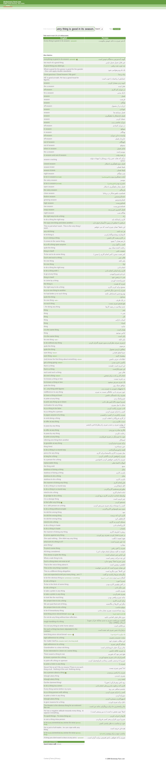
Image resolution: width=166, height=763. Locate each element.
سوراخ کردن (120, 696)
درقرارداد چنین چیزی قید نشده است (111, 630)
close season (49, 193)
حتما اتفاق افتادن (119, 353)
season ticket (49, 167)
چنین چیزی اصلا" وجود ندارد (114, 561)
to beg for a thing (50, 456)
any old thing (49, 231)
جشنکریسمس (120, 197)
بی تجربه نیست (119, 379)
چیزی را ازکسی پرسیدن (116, 673)
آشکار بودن (113, 578)
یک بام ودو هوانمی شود (116, 70)
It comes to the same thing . (54, 241)
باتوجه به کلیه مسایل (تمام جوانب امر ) (110, 551)
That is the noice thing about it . (56, 565)
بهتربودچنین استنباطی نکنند (115, 294)
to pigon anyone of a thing (54, 415)
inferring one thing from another (56, 440)
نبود (123, 512)
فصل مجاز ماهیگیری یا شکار (114, 187)
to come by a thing (51, 281)
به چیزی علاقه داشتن (117, 651)
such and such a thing (52, 372)
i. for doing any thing (52, 307)
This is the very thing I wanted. (56, 568)
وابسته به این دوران (118, 135)
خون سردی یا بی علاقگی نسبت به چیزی (110, 392)
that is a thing (49, 366)
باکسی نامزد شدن (118, 362)
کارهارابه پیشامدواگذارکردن (114, 235)
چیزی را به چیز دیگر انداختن (115, 290)
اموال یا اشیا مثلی (118, 463)
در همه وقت (120, 155)
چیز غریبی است (119, 499)
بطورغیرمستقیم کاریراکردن (114, 489)
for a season (49, 93)
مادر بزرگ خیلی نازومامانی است (113, 647)
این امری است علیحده (117, 366)
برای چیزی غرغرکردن (117, 443)
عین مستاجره (120, 446)
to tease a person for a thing (55, 657)
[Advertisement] (84, 18)
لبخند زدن (121, 679)
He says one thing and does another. (58, 223)
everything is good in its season (56, 59)
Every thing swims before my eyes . (58, 689)
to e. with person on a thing (54, 506)
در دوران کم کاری (118, 90)
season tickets (49, 170)
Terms (52, 758)
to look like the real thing (53, 597)
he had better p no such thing (55, 294)
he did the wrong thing (53, 512)
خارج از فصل (120, 139)
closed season (49, 164)
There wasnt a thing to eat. (54, 654)
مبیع (123, 466)
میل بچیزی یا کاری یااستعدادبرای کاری (111, 453)
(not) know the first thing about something (60, 359)
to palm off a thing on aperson (55, 661)
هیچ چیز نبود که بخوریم (116, 654)
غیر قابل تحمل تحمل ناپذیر (115, 63)
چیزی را (122, 664)
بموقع (123, 129)
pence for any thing (51, 453)
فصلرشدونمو (120, 200)
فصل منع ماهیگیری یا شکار (115, 164)
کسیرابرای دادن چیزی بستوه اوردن (112, 657)
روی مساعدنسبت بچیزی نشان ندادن (111, 611)
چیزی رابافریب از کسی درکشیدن (112, 415)
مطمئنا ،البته (120, 356)
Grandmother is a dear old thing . (57, 647)
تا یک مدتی (121, 93)
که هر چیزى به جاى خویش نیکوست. (111, 41)
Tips (110, 29)
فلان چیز (122, 258)
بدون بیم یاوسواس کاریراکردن (114, 509)
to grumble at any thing (53, 443)
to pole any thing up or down (55, 402)
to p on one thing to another (55, 290)
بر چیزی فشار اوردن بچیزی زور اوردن (111, 535)
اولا (124, 264)
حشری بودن (116, 183)
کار (124, 317)
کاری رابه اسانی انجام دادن (115, 271)
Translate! (117, 29)
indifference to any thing (53, 392)
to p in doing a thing (52, 238)
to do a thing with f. (51, 271)
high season (49, 203)
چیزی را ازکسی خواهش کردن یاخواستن (110, 460)
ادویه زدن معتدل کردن (116, 83)
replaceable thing (51, 463)
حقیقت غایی (120, 251)
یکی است (121, 336)
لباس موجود (120, 333)
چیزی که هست (119, 284)
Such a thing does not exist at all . (57, 561)
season (47, 83)
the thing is (48, 284)
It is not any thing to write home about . (59, 626)
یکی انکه (122, 261)
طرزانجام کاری (119, 483)
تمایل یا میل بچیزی (118, 405)
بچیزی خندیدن (120, 676)
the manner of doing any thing (56, 483)
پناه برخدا (121, 74)
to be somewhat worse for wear (62, 723)
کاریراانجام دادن (119, 525)
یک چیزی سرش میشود (116, 382)
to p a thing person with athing (56, 692)
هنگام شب (121, 213)
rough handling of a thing (54, 621)
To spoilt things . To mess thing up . (58, 716)
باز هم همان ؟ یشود (118, 241)
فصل (123, 96)
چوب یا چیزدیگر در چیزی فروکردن (112, 437)
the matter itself (61, 641)
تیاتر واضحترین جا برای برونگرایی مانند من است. (107, 706)
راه (124, 216)
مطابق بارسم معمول (117, 349)
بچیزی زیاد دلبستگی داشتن (115, 395)
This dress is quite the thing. (55, 555)
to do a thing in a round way (55, 450)
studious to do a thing (52, 476)
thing (46, 310)
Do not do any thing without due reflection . (61, 617)
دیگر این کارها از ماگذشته (115, 604)
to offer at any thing (51, 421)
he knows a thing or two (53, 379)
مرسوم (122, 346)
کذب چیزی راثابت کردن (116, 408)
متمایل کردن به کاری (117, 522)
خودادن (122, 109)
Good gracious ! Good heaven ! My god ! (60, 74)
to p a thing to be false (52, 408)
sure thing (48, 353)
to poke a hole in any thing (54, 664)
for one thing (49, 261)
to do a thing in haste (52, 525)
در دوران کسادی (119, 126)
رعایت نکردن (120, 433)
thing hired (48, 446)
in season (48, 129)
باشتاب (122, 529)
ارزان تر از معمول (118, 106)
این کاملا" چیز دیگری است (115, 571)
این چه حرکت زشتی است (115, 558)
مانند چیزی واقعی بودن (116, 597)
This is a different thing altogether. (57, 571)
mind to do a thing (51, 492)
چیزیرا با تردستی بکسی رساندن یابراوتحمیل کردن (106, 661)
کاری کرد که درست (117, 515)
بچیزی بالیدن (120, 591)
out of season (49, 142)
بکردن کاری (120, 473)
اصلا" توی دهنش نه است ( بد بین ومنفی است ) (108, 712)
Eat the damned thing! (52, 682)
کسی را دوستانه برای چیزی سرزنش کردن (109, 506)
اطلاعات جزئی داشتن (117, 359)
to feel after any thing (52, 502)
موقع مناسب (120, 607)
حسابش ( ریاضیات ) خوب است (113, 79)
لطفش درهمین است (117, 565)
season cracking (50, 159)
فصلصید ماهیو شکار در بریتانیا (114, 193)
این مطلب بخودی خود (117, 641)
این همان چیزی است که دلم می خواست (110, 568)
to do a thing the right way (54, 219)
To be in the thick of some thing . (56, 584)
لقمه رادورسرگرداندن (117, 450)
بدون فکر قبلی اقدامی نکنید (115, 617)
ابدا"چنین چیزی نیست (117, 668)
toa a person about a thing (54, 672)
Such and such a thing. (53, 258)
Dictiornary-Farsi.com (12, 2)
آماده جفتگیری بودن (113, 177)
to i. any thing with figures (54, 389)
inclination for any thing (53, 405)
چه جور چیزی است (118, 542)
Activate (58, 744)
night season (49, 174)
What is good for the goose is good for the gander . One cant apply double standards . (63, 70)
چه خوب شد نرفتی (118, 66)
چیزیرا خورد (120, 581)
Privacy (57, 758)
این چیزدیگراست (119, 369)
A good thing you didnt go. (54, 66)
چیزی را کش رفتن (118, 548)
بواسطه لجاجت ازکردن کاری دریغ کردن (110, 496)
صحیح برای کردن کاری (116, 287)
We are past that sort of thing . (55, 604)
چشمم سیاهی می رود (117, 689)
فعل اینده (121, 86)
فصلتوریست (120, 203)
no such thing (49, 303)
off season (48, 90)
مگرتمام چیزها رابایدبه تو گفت (114, 574)
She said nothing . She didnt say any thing (60, 538)
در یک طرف (120, 300)
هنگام (123, 103)
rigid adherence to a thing (54, 638)
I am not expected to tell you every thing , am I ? (63, 574)
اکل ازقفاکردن (119, 486)
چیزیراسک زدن (119, 399)
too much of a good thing (53, 63)
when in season (50, 149)
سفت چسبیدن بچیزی (117, 638)
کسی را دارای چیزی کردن (115, 412)
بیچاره (123, 545)
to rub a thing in (50, 581)
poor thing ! (48, 545)
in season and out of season (55, 155)
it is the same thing (51, 330)
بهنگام (123, 132)
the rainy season (50, 180)
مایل (123, 469)
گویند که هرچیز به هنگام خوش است (111, 59)
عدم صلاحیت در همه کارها (115, 307)
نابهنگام (122, 142)
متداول (122, 297)
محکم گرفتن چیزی (118, 644)
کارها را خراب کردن (117, 716)
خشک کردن (120, 119)
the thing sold (49, 466)
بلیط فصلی (121, 167)
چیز (123, 310)
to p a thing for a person (53, 412)
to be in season (52, 177)
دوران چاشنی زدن (118, 122)
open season (49, 187)
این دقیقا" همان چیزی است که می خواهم (110, 227)
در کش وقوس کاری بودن (115, 584)
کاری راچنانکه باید (118, 219)
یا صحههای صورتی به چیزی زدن (113, 389)
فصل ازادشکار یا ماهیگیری (115, 116)
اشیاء (123, 323)
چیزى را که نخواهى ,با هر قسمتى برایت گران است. (106, 738)
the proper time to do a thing (55, 601)
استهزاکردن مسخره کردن (115, 699)
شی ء (123, 313)
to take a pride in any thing (54, 591)
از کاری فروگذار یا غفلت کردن (113, 418)
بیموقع (122, 145)
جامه (123, 326)
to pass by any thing (52, 426)
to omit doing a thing (52, 418)
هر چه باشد (121, 231)
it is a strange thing (51, 499)
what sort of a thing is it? (53, 542)
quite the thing (49, 248)
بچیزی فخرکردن (119, 594)
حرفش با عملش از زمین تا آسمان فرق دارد (109, 223)
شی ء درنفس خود (118, 277)
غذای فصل (121, 149)
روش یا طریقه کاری (117, 532)
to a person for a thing (52, 460)
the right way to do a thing (54, 216)
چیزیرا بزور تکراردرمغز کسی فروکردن (110, 719)
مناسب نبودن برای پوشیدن (112, 734)
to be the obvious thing (62, 578)
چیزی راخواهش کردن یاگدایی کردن (112, 456)
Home (8, 5)
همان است (121, 330)
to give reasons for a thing (54, 702)
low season (48, 206)
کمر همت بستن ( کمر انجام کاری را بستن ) (109, 254)
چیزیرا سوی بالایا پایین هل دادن (113, 402)
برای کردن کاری (119, 601)
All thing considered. (52, 551)
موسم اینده (121, 152)
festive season (49, 197)
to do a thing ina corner (53, 686)
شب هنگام (121, 174)
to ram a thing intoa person (54, 719)
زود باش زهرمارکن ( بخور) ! (114, 682)
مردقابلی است (119, 626)
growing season (50, 200)
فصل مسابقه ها (119, 113)
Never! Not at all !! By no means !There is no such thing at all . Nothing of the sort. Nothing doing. (63, 668)
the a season (49, 86)
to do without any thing (53, 343)
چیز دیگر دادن (120, 588)
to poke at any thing (51, 399)
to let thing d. (49, 235)
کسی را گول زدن (118, 244)
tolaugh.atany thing (51, 676)
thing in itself (49, 251)
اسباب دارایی (120, 320)
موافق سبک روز (119, 385)
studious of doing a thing (53, 469)
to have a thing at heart (53, 395)
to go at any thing (50, 274)
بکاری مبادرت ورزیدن (117, 430)
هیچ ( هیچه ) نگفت (118, 538)
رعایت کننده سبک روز (117, 248)
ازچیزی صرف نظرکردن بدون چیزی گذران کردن (107, 343)
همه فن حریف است (117, 728)
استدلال (122, 440)
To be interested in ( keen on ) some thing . (61, 651)
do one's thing (49, 376)
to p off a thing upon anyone (55, 244)
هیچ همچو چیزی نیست (117, 303)
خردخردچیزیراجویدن (117, 274)
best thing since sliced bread (55, 614)
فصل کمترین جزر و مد (116, 210)
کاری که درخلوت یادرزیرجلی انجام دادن (110, 686)
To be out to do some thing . (55, 254)
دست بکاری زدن (119, 421)
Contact (46, 758)
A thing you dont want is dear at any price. (60, 738)
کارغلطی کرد (120, 519)
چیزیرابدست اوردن (118, 281)
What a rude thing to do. (53, 558)
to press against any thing (54, 535)
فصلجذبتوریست (119, 206)
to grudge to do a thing (53, 496)
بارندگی (122, 190)
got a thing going (50, 362)
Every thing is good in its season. (57, 41)
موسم (122, 180)
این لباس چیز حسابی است (115, 555)
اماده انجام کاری (119, 492)
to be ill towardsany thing (54, 611)
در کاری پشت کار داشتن (116, 238)
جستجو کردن (120, 502)
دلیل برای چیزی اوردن (117, 702)
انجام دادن (121, 267)
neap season (49, 210)
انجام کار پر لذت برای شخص (114, 376)
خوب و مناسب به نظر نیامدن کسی (112, 723)
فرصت (122, 99)
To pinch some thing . (52, 548)
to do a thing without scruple (55, 509)
